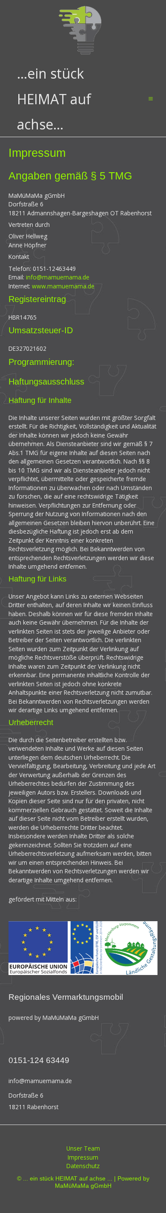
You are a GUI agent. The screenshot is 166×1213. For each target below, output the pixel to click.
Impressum (83, 1157)
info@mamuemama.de (57, 277)
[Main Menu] (151, 99)
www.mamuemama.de (63, 286)
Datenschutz (83, 1166)
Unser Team (83, 1148)
